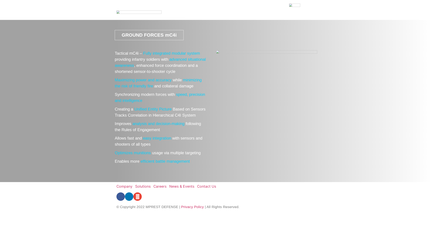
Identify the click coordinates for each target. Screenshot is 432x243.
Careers (255, 14)
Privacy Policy (192, 207)
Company (215, 14)
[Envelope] (137, 196)
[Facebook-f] (120, 196)
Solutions (235, 14)
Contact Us (304, 14)
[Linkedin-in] (129, 196)
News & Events (278, 14)
